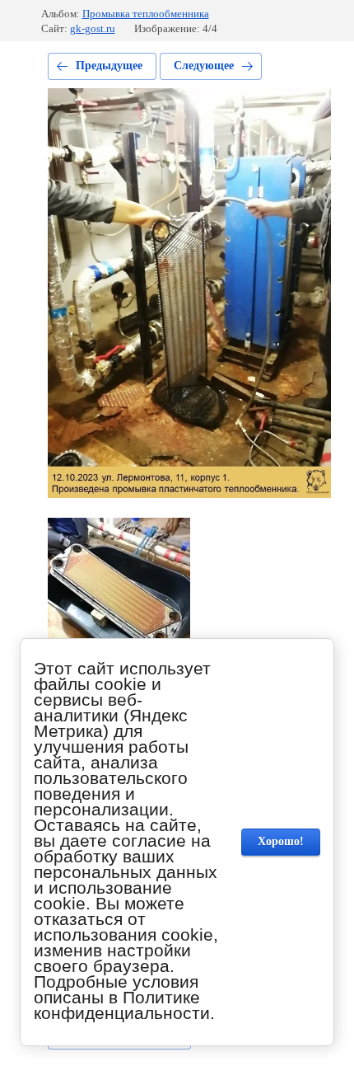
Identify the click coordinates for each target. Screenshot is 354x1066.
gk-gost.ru (92, 28)
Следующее (204, 65)
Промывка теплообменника (145, 13)
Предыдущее (109, 65)
